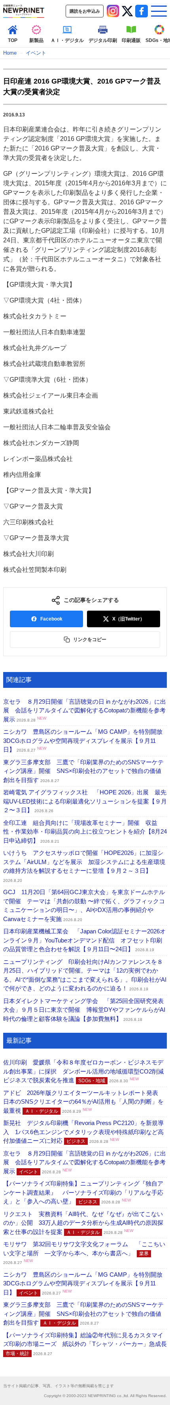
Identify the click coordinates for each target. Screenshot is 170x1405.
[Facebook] (141, 11)
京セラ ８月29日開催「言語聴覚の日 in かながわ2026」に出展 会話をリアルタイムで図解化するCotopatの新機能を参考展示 (84, 710)
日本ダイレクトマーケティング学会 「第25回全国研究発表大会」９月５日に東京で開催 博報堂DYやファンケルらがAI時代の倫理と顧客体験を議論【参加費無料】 (84, 1010)
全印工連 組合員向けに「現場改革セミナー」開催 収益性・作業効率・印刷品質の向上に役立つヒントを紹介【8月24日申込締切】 (85, 831)
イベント (36, 53)
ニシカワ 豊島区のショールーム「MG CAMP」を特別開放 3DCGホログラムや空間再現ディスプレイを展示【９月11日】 (85, 740)
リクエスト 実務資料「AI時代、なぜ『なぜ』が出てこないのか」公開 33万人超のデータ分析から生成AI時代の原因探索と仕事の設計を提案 (83, 1223)
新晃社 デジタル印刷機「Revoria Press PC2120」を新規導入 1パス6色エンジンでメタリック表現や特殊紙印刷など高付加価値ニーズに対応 (83, 1131)
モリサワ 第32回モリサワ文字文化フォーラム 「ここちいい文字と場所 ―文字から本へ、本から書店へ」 (84, 1253)
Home (10, 53)
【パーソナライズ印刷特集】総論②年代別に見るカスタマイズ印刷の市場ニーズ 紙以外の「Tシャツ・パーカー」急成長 (85, 1344)
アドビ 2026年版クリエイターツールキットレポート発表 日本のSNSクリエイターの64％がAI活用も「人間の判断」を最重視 (83, 1101)
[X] (127, 11)
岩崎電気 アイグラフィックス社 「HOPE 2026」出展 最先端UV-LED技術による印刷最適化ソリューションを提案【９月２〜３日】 (85, 801)
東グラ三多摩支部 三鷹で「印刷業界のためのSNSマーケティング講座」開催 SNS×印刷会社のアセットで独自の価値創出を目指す (83, 771)
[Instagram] (113, 11)
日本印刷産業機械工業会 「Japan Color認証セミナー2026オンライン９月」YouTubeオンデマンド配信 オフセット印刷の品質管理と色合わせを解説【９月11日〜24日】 (84, 940)
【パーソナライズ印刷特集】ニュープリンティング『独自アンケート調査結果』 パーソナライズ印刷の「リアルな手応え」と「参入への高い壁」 (83, 1192)
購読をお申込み (85, 11)
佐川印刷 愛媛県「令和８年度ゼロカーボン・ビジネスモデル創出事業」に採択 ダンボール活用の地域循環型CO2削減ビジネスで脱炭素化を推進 (83, 1071)
